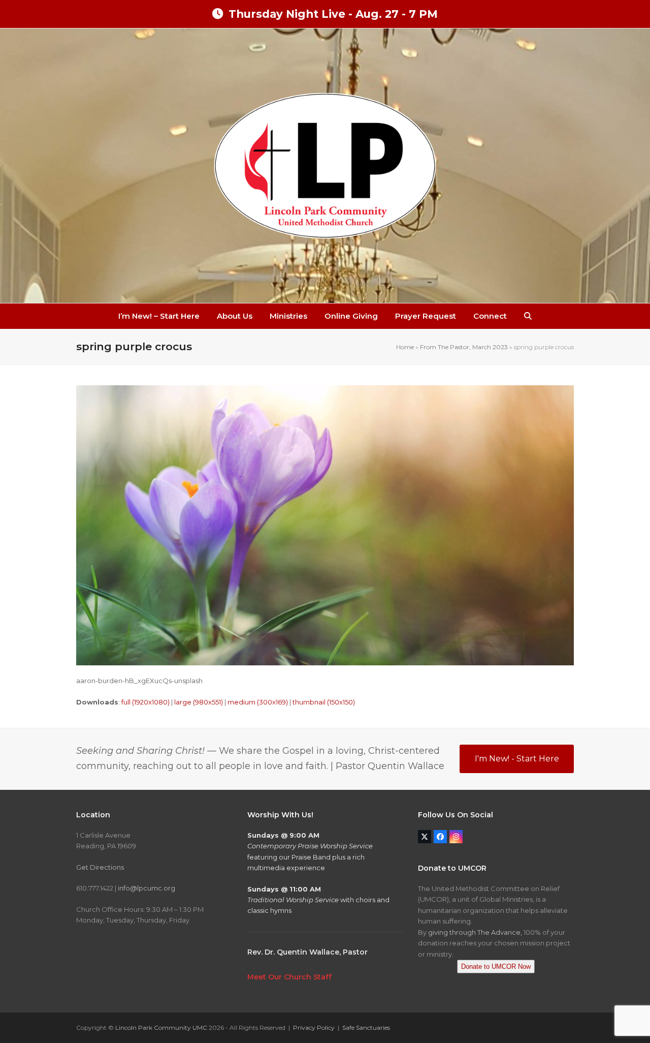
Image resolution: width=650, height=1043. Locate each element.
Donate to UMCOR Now (496, 966)
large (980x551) (198, 702)
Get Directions (100, 867)
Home (405, 347)
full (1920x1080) (145, 702)
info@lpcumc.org (146, 888)
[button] (527, 316)
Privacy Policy (314, 1027)
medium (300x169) (258, 702)
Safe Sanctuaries (366, 1027)
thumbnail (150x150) (323, 702)
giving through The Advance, (475, 932)
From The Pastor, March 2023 (464, 347)
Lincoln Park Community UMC (161, 1027)
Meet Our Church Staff (289, 976)
